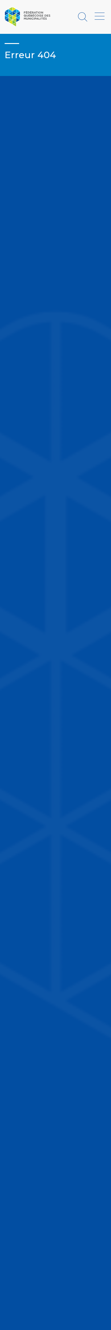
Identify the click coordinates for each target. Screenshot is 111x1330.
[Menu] (99, 16)
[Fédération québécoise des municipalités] (27, 16)
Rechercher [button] (83, 17)
